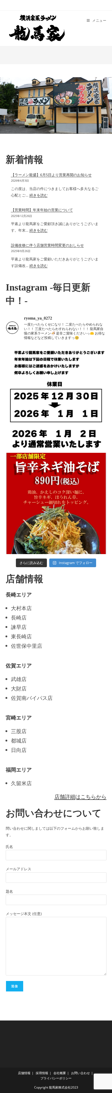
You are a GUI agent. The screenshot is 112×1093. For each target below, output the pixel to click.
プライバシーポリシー (56, 1078)
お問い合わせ (80, 1073)
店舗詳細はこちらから (80, 796)
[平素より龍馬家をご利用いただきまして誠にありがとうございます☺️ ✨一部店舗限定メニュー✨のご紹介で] (56, 503)
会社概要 (59, 1073)
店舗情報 (24, 1073)
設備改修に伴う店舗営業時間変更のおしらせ (47, 245)
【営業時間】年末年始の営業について (42, 209)
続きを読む (38, 195)
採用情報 (42, 1073)
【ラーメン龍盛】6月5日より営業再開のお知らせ (51, 174)
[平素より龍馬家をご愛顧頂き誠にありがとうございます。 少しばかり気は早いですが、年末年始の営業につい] (56, 397)
